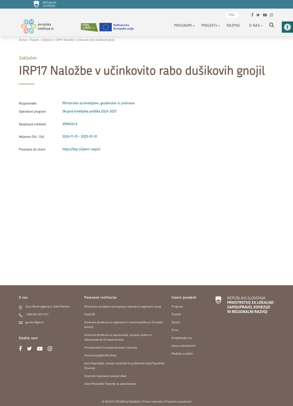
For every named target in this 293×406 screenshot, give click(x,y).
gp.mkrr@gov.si (34, 322)
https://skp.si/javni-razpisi (81, 149)
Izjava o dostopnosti (183, 346)
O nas (254, 26)
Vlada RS (89, 314)
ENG (232, 15)
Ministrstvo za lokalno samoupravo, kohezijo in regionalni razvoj (122, 306)
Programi (183, 26)
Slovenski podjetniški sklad (100, 355)
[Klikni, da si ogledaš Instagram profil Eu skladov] (271, 15)
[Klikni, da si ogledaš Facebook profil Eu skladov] (252, 15)
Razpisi (233, 26)
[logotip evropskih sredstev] (41, 27)
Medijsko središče (182, 353)
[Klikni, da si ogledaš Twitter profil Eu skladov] (258, 15)
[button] (287, 27)
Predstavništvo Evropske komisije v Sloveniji (110, 347)
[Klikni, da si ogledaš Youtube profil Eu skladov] (265, 15)
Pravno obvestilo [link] (153, 401)
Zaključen (48, 40)
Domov (23, 40)
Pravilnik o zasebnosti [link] (178, 401)
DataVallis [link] (135, 401)
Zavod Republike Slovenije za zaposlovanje (110, 384)
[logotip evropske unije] (119, 27)
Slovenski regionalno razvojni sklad (105, 376)
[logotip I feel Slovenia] (89, 27)
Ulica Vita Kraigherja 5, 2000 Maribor (47, 306)
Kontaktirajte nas (182, 338)
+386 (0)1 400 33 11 (36, 314)
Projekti (209, 26)
